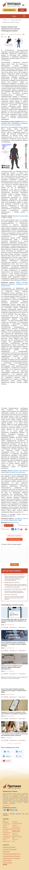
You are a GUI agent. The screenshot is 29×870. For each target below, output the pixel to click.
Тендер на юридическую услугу (11, 854)
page (8, 751)
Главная (5, 19)
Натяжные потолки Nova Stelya (17, 837)
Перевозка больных (16, 828)
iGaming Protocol (7, 862)
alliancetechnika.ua (6, 823)
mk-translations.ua (6, 837)
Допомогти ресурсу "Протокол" (11, 858)
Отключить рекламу (14, 539)
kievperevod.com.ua (7, 841)
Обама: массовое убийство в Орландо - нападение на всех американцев (14, 284)
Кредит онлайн (7, 860)
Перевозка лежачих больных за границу (16, 831)
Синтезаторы (5, 830)
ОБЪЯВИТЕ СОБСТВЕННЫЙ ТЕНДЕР (15, 589)
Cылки (13, 841)
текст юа (4, 839)
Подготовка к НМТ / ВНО (17, 823)
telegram (8, 756)
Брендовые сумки (15, 834)
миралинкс (5, 825)
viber (20, 756)
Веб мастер (5, 827)
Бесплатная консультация (14, 574)
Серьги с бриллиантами (6, 821)
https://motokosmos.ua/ (7, 828)
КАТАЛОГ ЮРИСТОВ (11, 595)
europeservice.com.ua (7, 835)
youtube (8, 761)
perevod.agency (6, 834)
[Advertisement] (14, 396)
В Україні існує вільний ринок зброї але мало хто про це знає (14, 471)
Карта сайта (6, 851)
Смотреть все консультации (14, 743)
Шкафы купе (14, 833)
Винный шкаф (15, 821)
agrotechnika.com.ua (7, 832)
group (20, 751)
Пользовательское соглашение (11, 856)
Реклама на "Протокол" (9, 847)
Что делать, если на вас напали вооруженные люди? (14, 519)
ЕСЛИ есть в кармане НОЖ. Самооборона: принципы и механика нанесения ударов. (14, 123)
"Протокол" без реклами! (10, 849)
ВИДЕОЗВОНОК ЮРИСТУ (12, 582)
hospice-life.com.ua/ (16, 826)
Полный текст (6, 805)
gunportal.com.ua (13, 522)
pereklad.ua (14, 825)
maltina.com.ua (15, 839)
